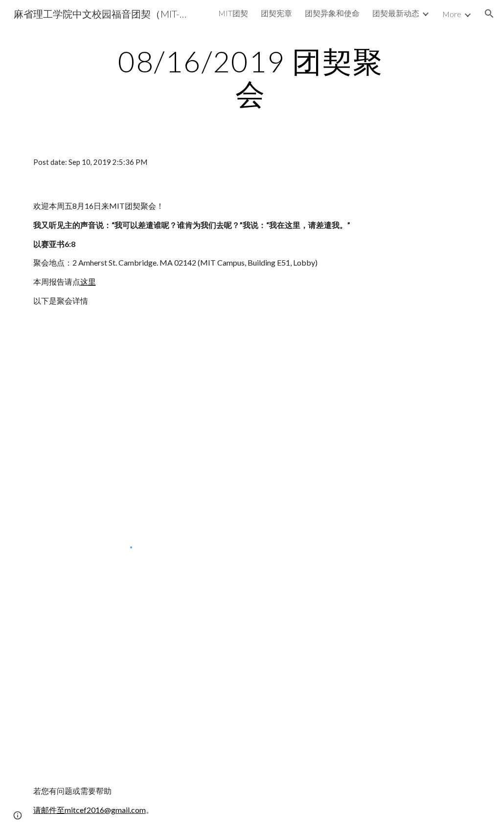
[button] (489, 13)
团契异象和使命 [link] (332, 13)
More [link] (451, 14)
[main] (250, 77)
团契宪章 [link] (276, 13)
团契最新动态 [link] (395, 13)
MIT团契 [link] (233, 13)
